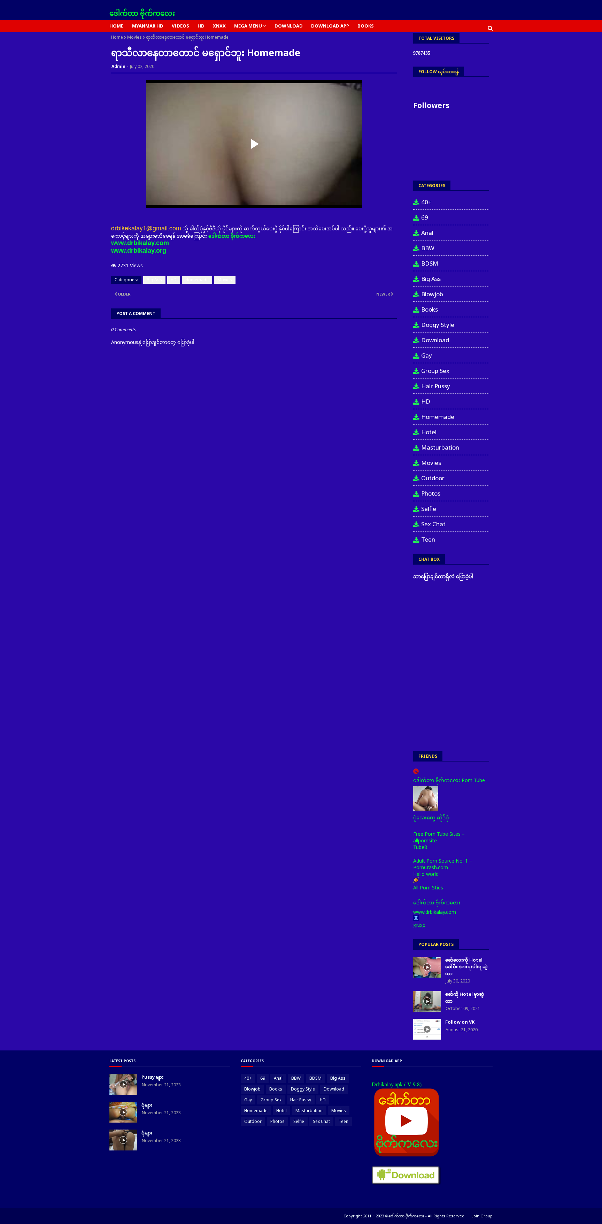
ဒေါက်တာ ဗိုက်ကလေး (142, 13)
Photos (430, 493)
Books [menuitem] (365, 26)
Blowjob (432, 294)
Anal (427, 233)
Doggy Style (437, 325)
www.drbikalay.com (140, 242)
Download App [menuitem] (330, 26)
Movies (134, 37)
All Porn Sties (428, 887)
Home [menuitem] (116, 26)
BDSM (429, 263)
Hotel (429, 432)
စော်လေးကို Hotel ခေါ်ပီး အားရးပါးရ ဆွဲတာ (466, 967)
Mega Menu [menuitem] (248, 26)
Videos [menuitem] (180, 26)
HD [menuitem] (201, 26)
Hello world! (426, 874)
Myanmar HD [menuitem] (147, 26)
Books (429, 309)
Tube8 (420, 847)
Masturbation (440, 447)
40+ (426, 202)
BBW (427, 248)
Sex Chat (433, 524)
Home (117, 37)
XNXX (419, 925)
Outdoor (433, 478)
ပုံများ (147, 1105)
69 (424, 217)
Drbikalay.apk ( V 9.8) (397, 1084)
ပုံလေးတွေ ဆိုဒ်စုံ (431, 817)
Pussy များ (152, 1077)
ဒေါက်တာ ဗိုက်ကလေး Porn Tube (449, 780)
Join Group (482, 1215)
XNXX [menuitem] (219, 26)
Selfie (428, 509)
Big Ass (154, 280)
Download (435, 340)
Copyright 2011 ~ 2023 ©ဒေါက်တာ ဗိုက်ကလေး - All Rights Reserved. (404, 1215)
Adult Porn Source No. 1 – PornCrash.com (442, 864)
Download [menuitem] (289, 26)
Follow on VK (459, 1022)
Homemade (197, 280)
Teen (428, 539)
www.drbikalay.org (138, 250)
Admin (118, 66)
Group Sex (435, 371)
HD (174, 280)
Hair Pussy (435, 386)
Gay (426, 355)
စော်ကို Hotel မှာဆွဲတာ (464, 997)
